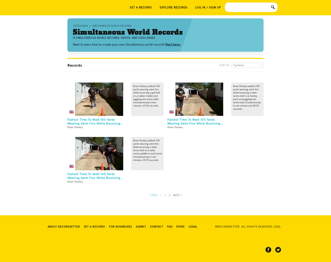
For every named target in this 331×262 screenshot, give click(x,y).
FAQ (169, 226)
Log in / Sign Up (208, 7)
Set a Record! (94, 226)
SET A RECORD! (141, 7)
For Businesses (120, 226)
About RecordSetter (64, 226)
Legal (193, 226)
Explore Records (174, 7)
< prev (153, 195)
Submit (141, 226)
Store (180, 226)
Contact (156, 226)
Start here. (173, 44)
